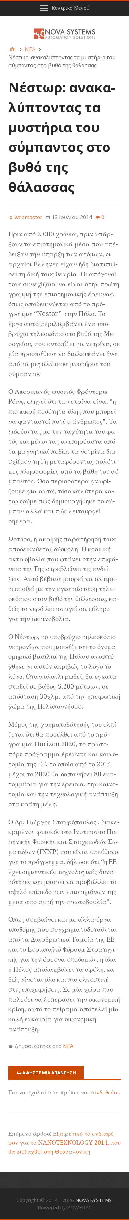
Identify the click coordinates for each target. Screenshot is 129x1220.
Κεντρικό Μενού (71, 7)
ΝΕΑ (68, 1046)
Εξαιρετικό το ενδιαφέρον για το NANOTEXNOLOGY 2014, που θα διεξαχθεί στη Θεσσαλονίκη (64, 1142)
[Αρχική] (12, 49)
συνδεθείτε (104, 1092)
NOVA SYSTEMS (93, 1200)
